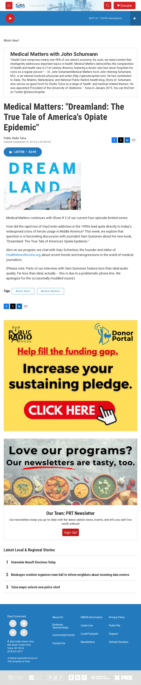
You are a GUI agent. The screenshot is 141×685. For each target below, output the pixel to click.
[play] (10, 18)
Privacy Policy (117, 617)
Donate (126, 6)
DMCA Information (91, 617)
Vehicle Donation (118, 642)
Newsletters (88, 642)
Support (113, 633)
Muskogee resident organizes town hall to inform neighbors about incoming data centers (70, 575)
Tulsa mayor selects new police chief (35, 587)
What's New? (11, 40)
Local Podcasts (89, 633)
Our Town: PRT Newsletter (70, 513)
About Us (58, 617)
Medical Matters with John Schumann (54, 54)
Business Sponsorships (60, 626)
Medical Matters (50, 291)
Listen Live (87, 625)
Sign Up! (70, 532)
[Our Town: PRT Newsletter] (70, 472)
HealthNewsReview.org (23, 255)
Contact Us (59, 643)
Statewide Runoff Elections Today (33, 562)
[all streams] (135, 18)
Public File (114, 625)
